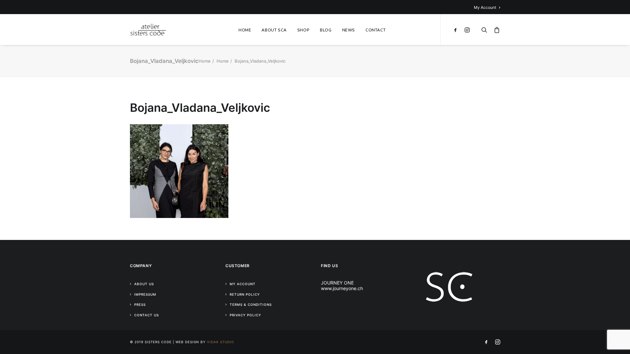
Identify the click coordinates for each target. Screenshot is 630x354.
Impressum (145, 294)
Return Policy (245, 294)
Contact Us (146, 315)
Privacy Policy (245, 315)
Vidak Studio (220, 342)
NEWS (348, 30)
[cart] (495, 29)
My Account (485, 7)
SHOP (303, 30)
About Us (144, 284)
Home (205, 61)
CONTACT (376, 30)
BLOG (325, 30)
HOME (245, 30)
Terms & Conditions (251, 304)
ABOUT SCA (274, 30)
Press (140, 304)
